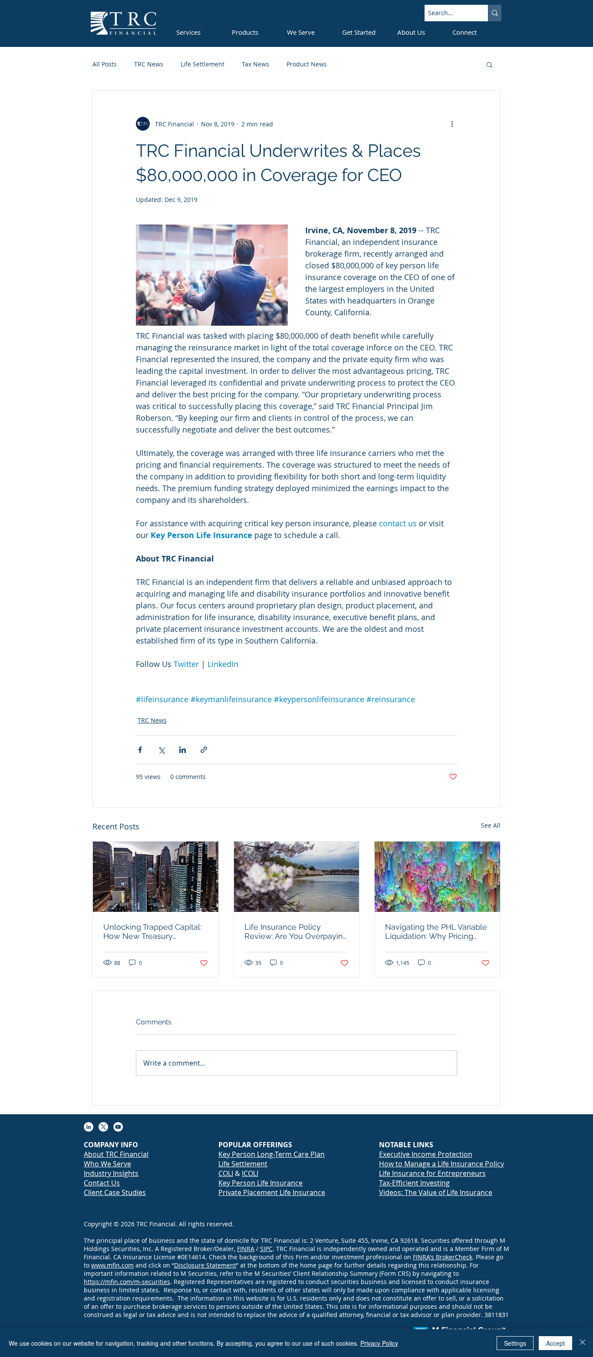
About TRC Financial (116, 1154)
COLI (225, 1173)
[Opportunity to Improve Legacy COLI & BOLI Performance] (155, 877)
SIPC (266, 1249)
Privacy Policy (379, 1343)
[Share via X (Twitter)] (161, 750)
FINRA (245, 1249)
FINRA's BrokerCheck (442, 1257)
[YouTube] (118, 1127)
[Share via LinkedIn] (182, 750)
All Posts (104, 64)
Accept (555, 1343)
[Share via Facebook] (140, 750)
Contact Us (102, 1183)
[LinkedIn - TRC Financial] (88, 1127)
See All (491, 825)
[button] (489, 64)
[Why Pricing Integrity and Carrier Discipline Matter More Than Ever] (437, 877)
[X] (103, 1127)
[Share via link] (204, 750)
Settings (515, 1343)
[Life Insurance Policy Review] (296, 877)
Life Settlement (202, 64)
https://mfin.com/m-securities (127, 1282)
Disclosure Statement (205, 1265)
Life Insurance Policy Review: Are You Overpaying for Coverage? (296, 931)
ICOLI (250, 1173)
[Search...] (494, 13)
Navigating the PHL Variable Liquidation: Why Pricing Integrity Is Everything (436, 931)
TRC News (148, 64)
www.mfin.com (112, 1265)
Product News (307, 64)
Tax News (255, 64)
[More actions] (452, 124)
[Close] (582, 1343)
